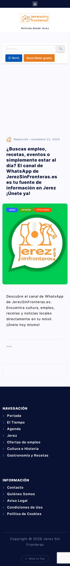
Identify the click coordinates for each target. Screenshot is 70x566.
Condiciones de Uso (25, 507)
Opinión (26, 210)
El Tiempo (16, 422)
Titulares (43, 210)
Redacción (21, 139)
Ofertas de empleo (24, 442)
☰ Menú (13, 58)
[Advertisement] (35, 100)
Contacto (15, 487)
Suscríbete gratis (39, 58)
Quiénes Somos (21, 494)
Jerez (12, 210)
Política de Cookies (24, 514)
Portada (14, 416)
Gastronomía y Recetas (28, 455)
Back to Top (37, 558)
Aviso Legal (17, 501)
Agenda (14, 429)
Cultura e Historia (23, 449)
